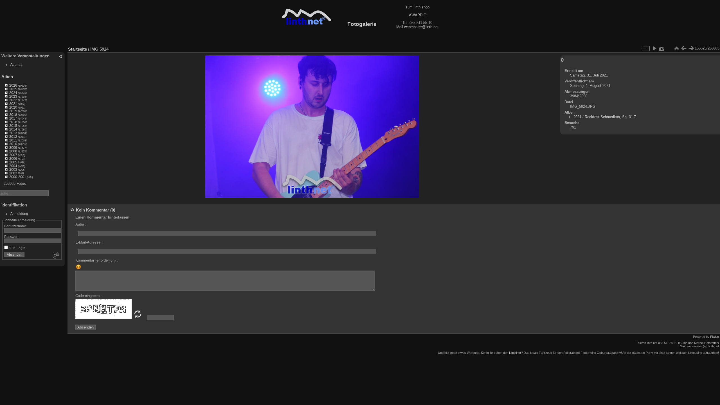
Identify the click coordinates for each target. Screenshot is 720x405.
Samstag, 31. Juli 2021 (589, 75)
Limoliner (515, 352)
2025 (13, 89)
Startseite (77, 49)
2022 (13, 100)
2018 (13, 114)
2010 (13, 144)
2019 (13, 111)
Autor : (80, 224)
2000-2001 (17, 177)
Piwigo (714, 336)
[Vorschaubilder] (676, 48)
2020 (13, 107)
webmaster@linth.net (421, 27)
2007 (13, 155)
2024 (13, 92)
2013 (13, 133)
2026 (13, 85)
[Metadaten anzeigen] (661, 48)
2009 (13, 147)
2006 (13, 158)
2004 (13, 166)
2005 (13, 162)
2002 (13, 173)
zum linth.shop (417, 7)
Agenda (16, 64)
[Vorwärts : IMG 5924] (691, 48)
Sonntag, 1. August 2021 (590, 86)
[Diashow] (654, 48)
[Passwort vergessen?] (55, 255)
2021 (13, 103)
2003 (13, 169)
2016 (13, 122)
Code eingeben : (88, 296)
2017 (13, 118)
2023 (13, 96)
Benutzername (15, 226)
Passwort (11, 236)
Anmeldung (19, 213)
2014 (13, 129)
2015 (13, 125)
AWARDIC (417, 15)
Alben (7, 76)
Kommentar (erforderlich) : (96, 260)
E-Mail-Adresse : (89, 242)
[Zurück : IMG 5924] (683, 48)
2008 (13, 151)
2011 (13, 140)
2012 (13, 136)
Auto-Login (16, 248)
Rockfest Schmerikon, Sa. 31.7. (611, 117)
